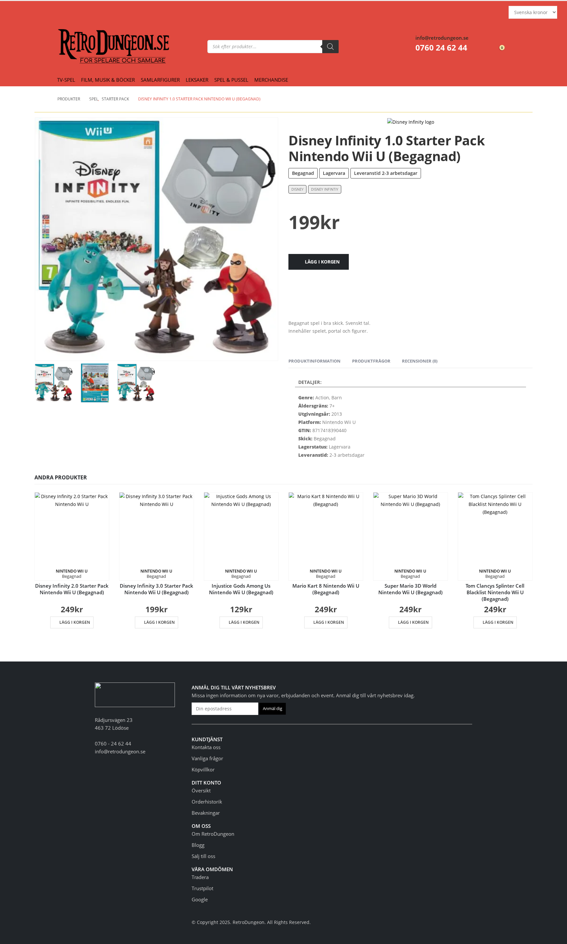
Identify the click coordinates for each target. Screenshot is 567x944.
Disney (297, 189)
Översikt (201, 790)
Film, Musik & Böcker (108, 79)
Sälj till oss (203, 856)
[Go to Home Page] (46, 99)
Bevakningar (206, 812)
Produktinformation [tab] (314, 361)
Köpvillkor (203, 769)
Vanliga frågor (207, 758)
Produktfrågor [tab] (371, 361)
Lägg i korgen (322, 262)
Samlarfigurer (160, 79)
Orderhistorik (207, 801)
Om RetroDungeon (213, 833)
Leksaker (197, 79)
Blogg (198, 845)
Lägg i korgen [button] (74, 622)
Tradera (200, 877)
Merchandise (271, 79)
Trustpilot (202, 888)
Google (200, 899)
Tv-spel (66, 79)
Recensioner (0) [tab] (419, 361)
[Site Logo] (71, 46)
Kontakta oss (206, 747)
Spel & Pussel (231, 79)
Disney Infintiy (324, 189)
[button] (136, 382)
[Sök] (330, 46)
